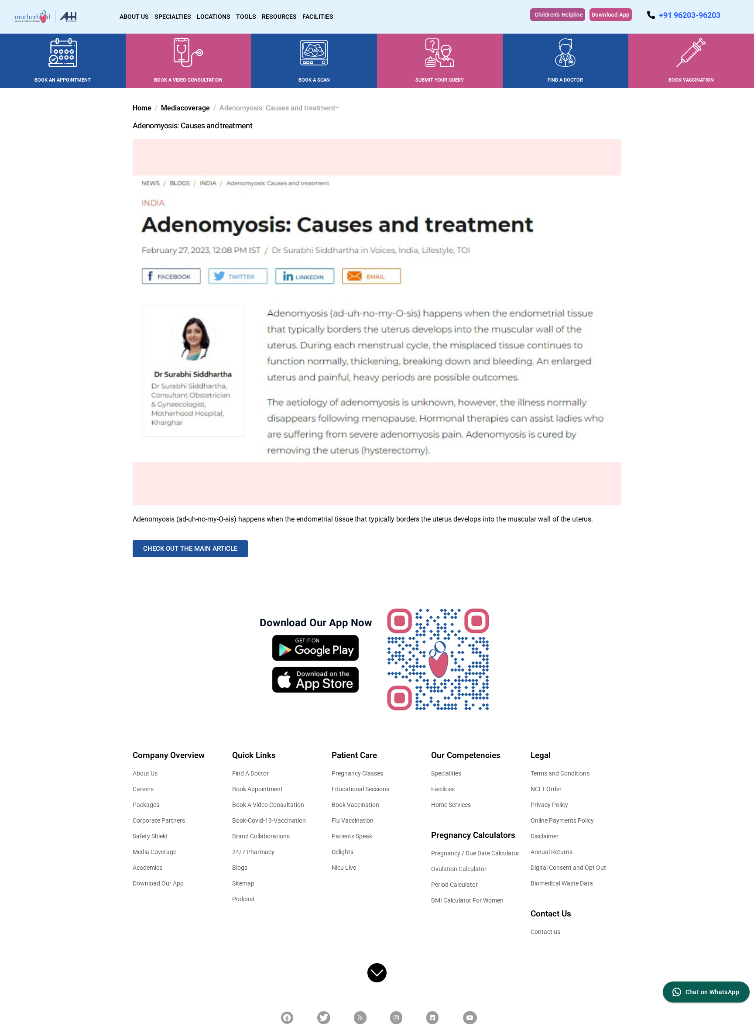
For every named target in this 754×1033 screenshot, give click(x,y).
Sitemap (243, 883)
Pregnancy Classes (357, 773)
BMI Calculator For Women (467, 900)
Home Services (451, 804)
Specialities (446, 773)
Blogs (239, 867)
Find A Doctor (250, 773)
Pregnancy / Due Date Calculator (475, 853)
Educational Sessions (360, 789)
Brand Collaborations (261, 836)
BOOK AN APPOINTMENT (62, 80)
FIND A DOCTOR (565, 80)
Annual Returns (551, 851)
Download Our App (158, 883)
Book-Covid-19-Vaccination (269, 820)
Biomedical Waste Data (562, 883)
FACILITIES (317, 16)
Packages (146, 804)
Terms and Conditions (560, 773)
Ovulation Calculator (459, 868)
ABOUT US (134, 16)
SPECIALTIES (172, 16)
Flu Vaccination (353, 820)
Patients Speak (352, 836)
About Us (145, 773)
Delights (342, 851)
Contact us (545, 931)
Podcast (243, 899)
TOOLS (246, 16)
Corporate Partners (159, 820)
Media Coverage (154, 851)
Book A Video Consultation (268, 804)
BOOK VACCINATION (691, 80)
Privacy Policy (549, 804)
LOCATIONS (213, 16)
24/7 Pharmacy (253, 851)
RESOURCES (279, 16)
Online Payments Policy (562, 820)
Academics (147, 867)
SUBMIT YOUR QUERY (439, 80)
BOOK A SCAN (314, 80)
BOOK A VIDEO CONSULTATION (188, 80)
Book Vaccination (355, 804)
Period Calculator (454, 884)
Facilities (443, 789)
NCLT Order (546, 789)
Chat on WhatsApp (712, 991)
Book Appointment (257, 789)
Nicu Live (344, 867)
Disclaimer (545, 836)
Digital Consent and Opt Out (568, 867)
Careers (143, 789)
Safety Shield (150, 836)
